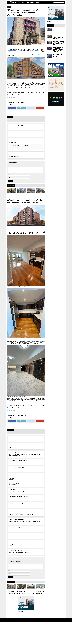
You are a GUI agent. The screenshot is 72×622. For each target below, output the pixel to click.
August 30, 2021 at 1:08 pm (20, 467)
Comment (9, 166)
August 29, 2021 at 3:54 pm (20, 437)
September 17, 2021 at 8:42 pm (19, 510)
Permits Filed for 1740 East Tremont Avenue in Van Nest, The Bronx (31, 592)
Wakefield (19, 50)
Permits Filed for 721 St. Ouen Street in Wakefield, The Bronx (21, 195)
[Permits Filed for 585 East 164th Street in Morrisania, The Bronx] (11, 588)
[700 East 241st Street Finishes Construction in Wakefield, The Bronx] (40, 192)
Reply (25, 125)
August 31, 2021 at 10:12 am (19, 125)
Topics (27, 2)
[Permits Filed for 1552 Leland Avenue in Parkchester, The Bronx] (21, 588)
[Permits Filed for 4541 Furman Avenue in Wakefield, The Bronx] (31, 192)
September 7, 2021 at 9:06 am (20, 145)
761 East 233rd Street (30, 230)
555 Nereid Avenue (12, 50)
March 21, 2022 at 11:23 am (19, 519)
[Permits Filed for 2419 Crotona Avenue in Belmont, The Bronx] (40, 588)
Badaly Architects (28, 231)
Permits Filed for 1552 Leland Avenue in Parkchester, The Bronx (21, 592)
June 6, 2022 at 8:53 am (18, 541)
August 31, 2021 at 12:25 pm (20, 132)
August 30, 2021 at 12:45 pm (20, 460)
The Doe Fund (10, 51)
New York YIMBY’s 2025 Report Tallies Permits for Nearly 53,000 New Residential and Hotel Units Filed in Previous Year (58, 56)
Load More (26, 615)
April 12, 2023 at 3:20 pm (19, 550)
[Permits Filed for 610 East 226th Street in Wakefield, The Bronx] (11, 192)
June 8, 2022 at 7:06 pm (22, 154)
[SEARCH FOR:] (59, 2)
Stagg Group (42, 231)
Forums (37, 2)
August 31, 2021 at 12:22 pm (20, 496)
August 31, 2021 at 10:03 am (19, 489)
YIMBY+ (19, 2)
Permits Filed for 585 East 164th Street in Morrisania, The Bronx (11, 592)
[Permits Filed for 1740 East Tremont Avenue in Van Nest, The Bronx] (31, 588)
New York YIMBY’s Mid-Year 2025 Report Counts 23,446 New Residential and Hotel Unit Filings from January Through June (58, 49)
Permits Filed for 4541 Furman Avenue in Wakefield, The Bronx (31, 195)
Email (9, 177)
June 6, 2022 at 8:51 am (18, 534)
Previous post (23, 111)
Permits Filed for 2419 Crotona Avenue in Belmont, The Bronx (40, 592)
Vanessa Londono (18, 228)
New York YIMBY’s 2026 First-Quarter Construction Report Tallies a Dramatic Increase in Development (58, 37)
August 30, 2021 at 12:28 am (19, 452)
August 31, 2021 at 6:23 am (17, 474)
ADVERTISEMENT (21, 611)
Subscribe (32, 2)
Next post (29, 111)
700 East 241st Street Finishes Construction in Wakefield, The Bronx (40, 195)
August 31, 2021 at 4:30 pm (19, 139)
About (23, 2)
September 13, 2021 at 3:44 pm (19, 503)
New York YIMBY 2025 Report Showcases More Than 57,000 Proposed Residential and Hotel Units (58, 43)
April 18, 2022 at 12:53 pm (19, 527)
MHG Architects (34, 50)
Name (9, 174)
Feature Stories (50, 25)
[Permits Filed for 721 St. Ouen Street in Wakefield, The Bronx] (21, 192)
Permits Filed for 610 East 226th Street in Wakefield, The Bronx (11, 195)
